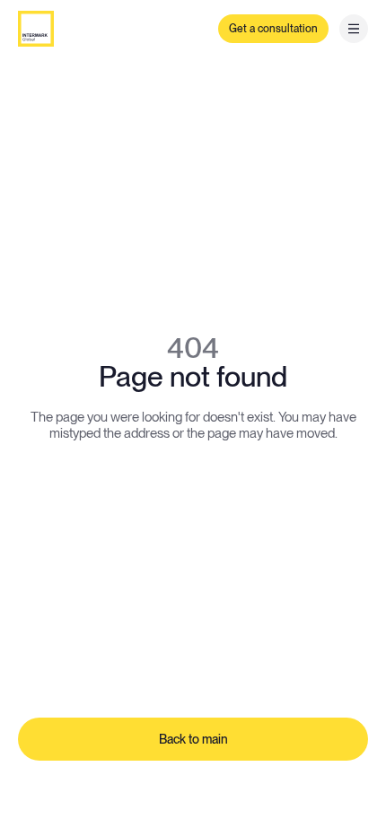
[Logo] (36, 29)
